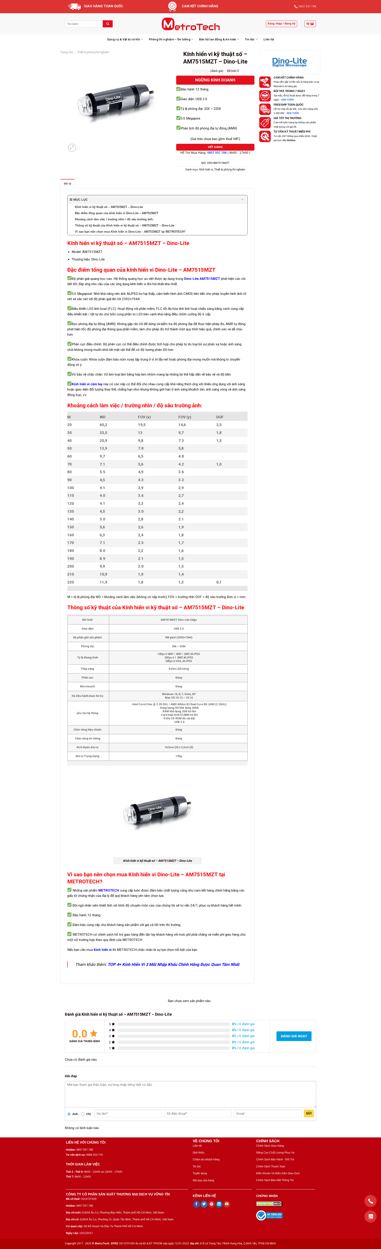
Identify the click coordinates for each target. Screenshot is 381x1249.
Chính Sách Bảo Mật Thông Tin (275, 1180)
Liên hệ (268, 39)
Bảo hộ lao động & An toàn (217, 39)
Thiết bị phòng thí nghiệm (93, 52)
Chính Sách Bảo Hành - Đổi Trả (275, 1159)
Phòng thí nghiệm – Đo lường (169, 39)
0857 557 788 (217, 152)
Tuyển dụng (200, 1173)
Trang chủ (66, 52)
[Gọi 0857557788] (370, 1201)
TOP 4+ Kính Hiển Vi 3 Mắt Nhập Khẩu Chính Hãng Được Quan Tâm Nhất (173, 964)
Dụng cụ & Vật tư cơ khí (123, 39)
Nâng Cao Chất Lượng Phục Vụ (275, 1152)
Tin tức (250, 39)
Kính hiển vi (206, 169)
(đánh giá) (217, 71)
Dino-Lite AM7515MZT (202, 279)
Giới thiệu (198, 1152)
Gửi (309, 1113)
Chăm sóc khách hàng (206, 1159)
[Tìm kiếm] (108, 23)
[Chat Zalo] (370, 1216)
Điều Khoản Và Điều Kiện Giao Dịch (278, 1173)
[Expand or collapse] (242, 199)
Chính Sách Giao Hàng (270, 1145)
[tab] (67, 183)
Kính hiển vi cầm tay (87, 384)
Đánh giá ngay (294, 1036)
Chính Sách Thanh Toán (270, 1166)
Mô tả (67, 183)
